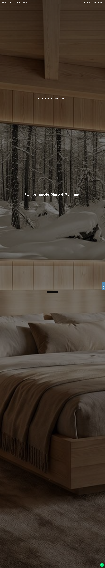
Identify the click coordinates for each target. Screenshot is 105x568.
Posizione (17, 2)
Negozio (4, 2)
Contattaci (24, 2)
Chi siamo (11, 2)
